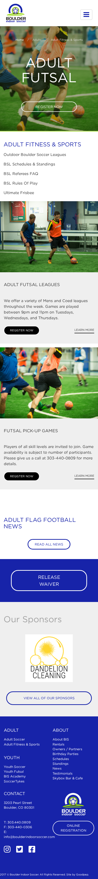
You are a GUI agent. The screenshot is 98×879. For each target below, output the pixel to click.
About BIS (61, 739)
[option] (49, 658)
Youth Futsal (14, 771)
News (57, 768)
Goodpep (82, 874)
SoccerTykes (14, 781)
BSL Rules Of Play (21, 183)
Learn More (84, 329)
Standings (61, 763)
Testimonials (63, 773)
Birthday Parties (65, 754)
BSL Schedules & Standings (29, 164)
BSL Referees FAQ (21, 173)
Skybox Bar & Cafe (68, 778)
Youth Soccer (14, 766)
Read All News (49, 544)
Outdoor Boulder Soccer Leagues (35, 154)
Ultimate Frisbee (19, 192)
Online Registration (73, 828)
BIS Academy (15, 776)
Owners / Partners (67, 749)
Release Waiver (49, 580)
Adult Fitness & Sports (22, 744)
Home (19, 39)
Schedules (61, 759)
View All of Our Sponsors (49, 698)
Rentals (58, 744)
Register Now (49, 106)
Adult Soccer (14, 739)
